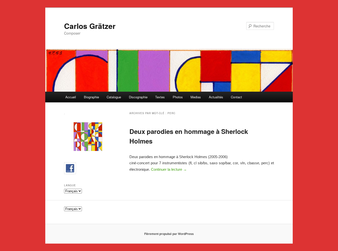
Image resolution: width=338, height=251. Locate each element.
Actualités (216, 97)
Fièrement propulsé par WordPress (169, 233)
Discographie (138, 97)
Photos (178, 97)
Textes (160, 97)
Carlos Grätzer (90, 26)
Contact (236, 97)
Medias (196, 97)
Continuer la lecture (169, 169)
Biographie (91, 97)
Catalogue (114, 97)
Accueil (70, 97)
